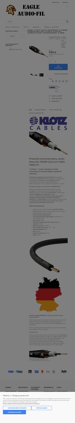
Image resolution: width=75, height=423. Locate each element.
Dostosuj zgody (41, 408)
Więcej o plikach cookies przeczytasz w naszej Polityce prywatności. (21, 403)
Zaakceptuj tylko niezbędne (17, 408)
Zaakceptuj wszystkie (14, 412)
